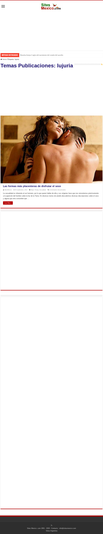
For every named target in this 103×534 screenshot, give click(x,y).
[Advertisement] (51, 30)
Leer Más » (8, 203)
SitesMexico (8, 190)
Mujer (32, 190)
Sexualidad (42, 190)
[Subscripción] (101, 64)
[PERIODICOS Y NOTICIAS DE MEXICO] (51, 6)
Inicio (4, 59)
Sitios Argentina (51, 531)
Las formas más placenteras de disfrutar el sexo (32, 186)
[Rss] (52, 525)
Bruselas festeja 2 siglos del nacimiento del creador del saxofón (41, 55)
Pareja (37, 190)
